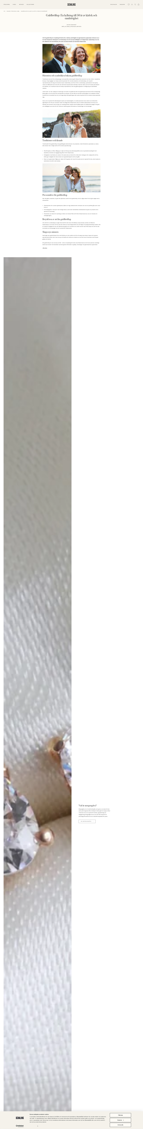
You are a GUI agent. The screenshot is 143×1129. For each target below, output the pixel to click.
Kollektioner (30, 4)
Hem (4, 11)
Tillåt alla (120, 1115)
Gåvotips (44, 248)
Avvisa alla (120, 1125)
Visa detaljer (33, 1126)
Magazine (122, 4)
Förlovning (7, 4)
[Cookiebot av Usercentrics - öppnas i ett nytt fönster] (19, 1126)
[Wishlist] (129, 4)
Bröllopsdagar (71, 26)
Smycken (21, 4)
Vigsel (14, 4)
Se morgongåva (86, 821)
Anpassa (119, 1120)
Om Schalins (113, 4)
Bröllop (64, 26)
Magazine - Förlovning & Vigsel (13, 11)
